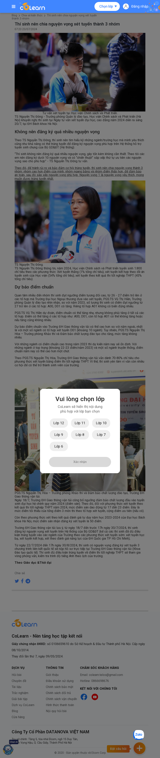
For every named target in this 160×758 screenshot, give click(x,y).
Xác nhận (80, 462)
